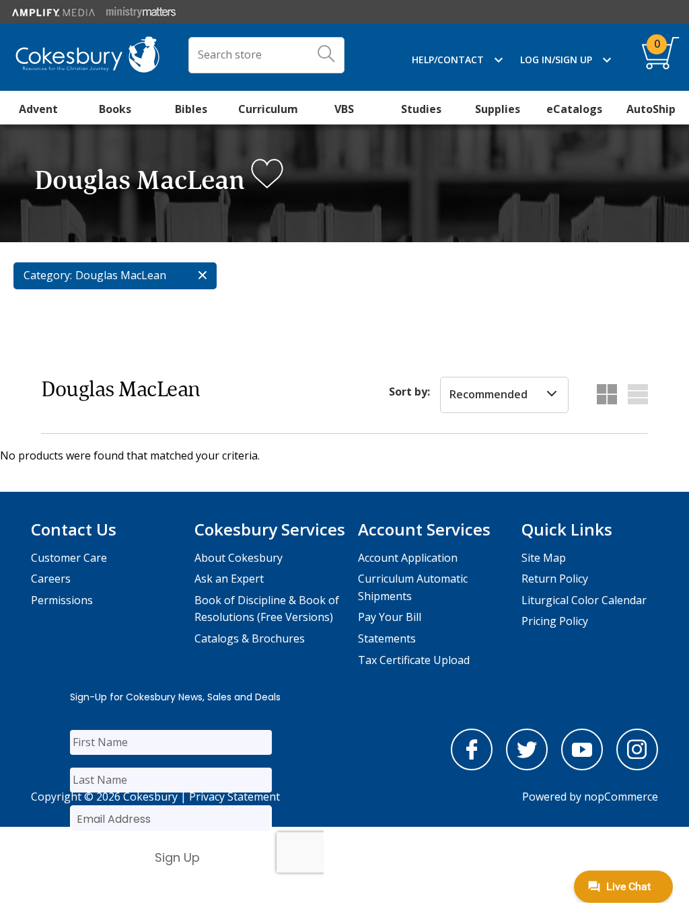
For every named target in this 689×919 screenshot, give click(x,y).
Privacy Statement (234, 796)
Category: (48, 275)
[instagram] (637, 766)
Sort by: (409, 391)
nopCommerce (621, 796)
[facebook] (472, 766)
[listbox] (504, 395)
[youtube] (582, 766)
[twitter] (527, 766)
